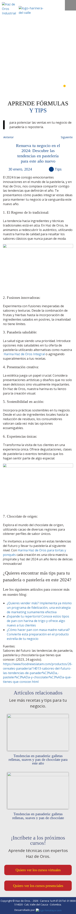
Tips (58, 169)
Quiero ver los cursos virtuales (38, 870)
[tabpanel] (38, 56)
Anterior (8, 137)
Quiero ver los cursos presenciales (38, 886)
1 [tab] (64, 86)
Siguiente (67, 137)
